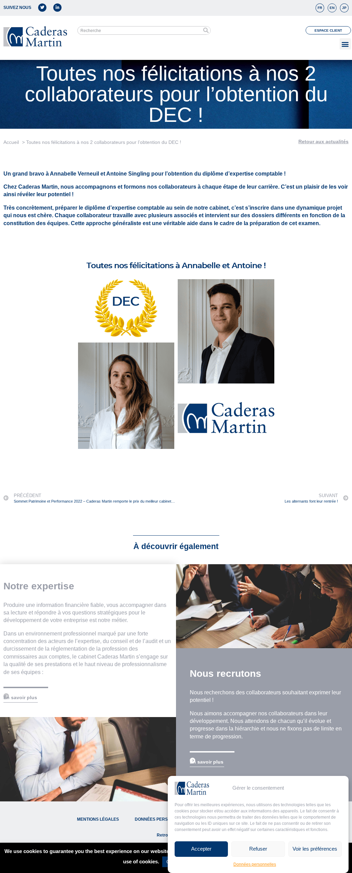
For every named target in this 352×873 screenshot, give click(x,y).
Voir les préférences (315, 849)
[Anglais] (332, 7)
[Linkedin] (57, 7)
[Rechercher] (206, 30)
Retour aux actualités (323, 141)
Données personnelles (254, 864)
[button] (345, 44)
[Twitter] (42, 7)
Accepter (201, 849)
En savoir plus (20, 697)
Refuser (258, 849)
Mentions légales (98, 819)
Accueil (11, 142)
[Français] (320, 7)
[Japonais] (344, 7)
